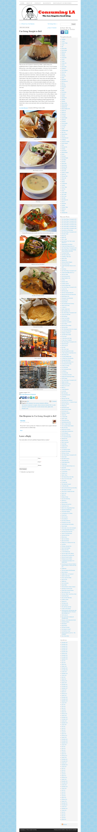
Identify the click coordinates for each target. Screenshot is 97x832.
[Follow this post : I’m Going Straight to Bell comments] (36, 398)
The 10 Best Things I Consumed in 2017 (69, 270)
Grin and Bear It (65, 518)
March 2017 (64, 691)
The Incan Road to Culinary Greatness (68, 586)
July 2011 (63, 812)
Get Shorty (64, 544)
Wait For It (64, 495)
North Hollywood (65, 137)
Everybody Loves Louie (66, 522)
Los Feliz (63, 126)
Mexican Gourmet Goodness (67, 557)
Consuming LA (23, 829)
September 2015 (65, 722)
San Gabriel (64, 159)
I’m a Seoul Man (65, 367)
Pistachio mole (25, 408)
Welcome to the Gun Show (66, 504)
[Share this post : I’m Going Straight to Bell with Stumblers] (31, 398)
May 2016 (63, 708)
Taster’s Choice (64, 475)
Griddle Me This (65, 445)
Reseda (63, 154)
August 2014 (64, 744)
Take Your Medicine (65, 538)
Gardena (63, 95)
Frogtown (63, 94)
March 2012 (64, 797)
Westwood (64, 209)
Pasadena (63, 148)
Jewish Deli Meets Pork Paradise (68, 524)
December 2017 (64, 684)
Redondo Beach (64, 152)
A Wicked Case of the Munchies (26, 24)
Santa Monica (64, 165)
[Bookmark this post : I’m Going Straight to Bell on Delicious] (20, 398)
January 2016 (64, 715)
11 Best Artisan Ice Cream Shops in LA (69, 352)
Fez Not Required (65, 433)
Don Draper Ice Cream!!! (66, 629)
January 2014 (64, 757)
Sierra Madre (64, 168)
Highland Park (64, 106)
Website (39, 465)
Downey (63, 74)
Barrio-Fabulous (65, 572)
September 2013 (65, 764)
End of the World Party (66, 498)
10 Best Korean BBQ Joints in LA (68, 272)
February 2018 (64, 680)
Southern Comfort (65, 599)
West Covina (64, 196)
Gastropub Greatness (65, 621)
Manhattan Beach (65, 130)
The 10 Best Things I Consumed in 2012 (69, 455)
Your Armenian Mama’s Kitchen (68, 425)
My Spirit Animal (65, 233)
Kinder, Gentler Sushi (66, 309)
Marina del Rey (64, 134)
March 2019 (64, 664)
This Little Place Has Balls (66, 606)
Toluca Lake (64, 178)
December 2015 (64, 717)
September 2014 (65, 742)
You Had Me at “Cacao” (66, 631)
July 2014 (63, 746)
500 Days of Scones (65, 453)
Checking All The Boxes (66, 332)
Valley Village (64, 187)
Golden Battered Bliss (66, 462)
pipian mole (50, 406)
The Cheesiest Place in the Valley (68, 476)
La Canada (64, 116)
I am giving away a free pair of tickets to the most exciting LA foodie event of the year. (69, 565)
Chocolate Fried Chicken (66, 360)
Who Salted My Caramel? (66, 484)
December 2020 (64, 651)
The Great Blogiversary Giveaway (68, 303)
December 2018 (64, 668)
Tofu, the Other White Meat (67, 597)
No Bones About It (65, 283)
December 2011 (64, 803)
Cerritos (63, 64)
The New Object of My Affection (68, 553)
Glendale (63, 99)
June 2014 (63, 748)
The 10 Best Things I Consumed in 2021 (69, 226)
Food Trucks (64, 92)
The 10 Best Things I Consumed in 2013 (69, 380)
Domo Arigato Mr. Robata (66, 577)
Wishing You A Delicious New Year (68, 542)
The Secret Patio (65, 327)
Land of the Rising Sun (66, 394)
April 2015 (64, 731)
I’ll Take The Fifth (65, 486)
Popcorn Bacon (64, 502)
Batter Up (63, 387)
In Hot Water (64, 444)
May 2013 (63, 772)
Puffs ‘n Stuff (64, 239)
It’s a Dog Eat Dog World (66, 436)
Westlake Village (65, 207)
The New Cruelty (65, 274)
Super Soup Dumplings (66, 548)
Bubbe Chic (64, 237)
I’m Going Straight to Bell (30, 31)
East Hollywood (65, 81)
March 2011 (64, 819)
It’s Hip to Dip (64, 482)
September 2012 (65, 786)
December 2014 (64, 739)
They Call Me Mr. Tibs (66, 592)
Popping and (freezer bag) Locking (68, 376)
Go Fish (63, 279)
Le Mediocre (64, 371)
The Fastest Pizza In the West (67, 531)
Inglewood (64, 112)
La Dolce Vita (64, 289)
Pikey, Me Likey (65, 427)
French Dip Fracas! (65, 595)
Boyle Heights (64, 50)
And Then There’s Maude (66, 334)
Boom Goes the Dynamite (66, 409)
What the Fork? (64, 438)
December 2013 (64, 759)
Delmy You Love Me (65, 385)
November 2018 (65, 669)
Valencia (63, 185)
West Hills (63, 198)
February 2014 (64, 755)
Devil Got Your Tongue (66, 469)
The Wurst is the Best (65, 627)
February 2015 (64, 735)
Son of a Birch (64, 323)
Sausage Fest (64, 601)
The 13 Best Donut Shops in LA (67, 361)
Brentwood (64, 52)
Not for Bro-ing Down (66, 276)
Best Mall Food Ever (65, 458)
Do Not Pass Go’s (65, 411)
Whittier (63, 210)
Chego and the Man (65, 420)
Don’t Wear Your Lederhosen (67, 400)
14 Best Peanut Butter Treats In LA (68, 529)
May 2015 (63, 730)
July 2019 (63, 660)
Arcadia (63, 41)
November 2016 (65, 699)
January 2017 (64, 695)
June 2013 (63, 770)
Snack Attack (64, 456)
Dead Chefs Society (65, 407)
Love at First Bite (65, 372)
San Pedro (63, 161)
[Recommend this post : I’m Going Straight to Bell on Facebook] (26, 398)
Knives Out (64, 235)
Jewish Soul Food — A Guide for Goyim (69, 402)
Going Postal (64, 515)
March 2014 (64, 753)
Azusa (63, 44)
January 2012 (64, 801)
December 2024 (64, 644)
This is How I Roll (65, 349)
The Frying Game (65, 290)
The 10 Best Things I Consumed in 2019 (69, 232)
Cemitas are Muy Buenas (66, 608)
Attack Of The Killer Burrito (67, 533)
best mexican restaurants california (40, 403)
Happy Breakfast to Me (66, 278)
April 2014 (64, 752)
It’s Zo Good (64, 336)
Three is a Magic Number (66, 424)
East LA (63, 83)
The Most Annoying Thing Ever (67, 292)
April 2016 (64, 710)
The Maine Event (65, 603)
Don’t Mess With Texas (66, 520)
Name (39, 458)
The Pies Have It (65, 345)
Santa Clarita (64, 163)
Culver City (64, 72)
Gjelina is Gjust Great (66, 575)
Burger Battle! (64, 584)
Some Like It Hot (65, 299)
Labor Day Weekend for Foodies (68, 351)
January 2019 (64, 666)
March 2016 (64, 711)
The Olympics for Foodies (66, 489)
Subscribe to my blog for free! (27, 472)
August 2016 (64, 702)
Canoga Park (64, 57)
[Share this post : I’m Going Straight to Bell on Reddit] (28, 398)
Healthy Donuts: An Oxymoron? (68, 574)
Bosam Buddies (64, 301)
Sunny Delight (64, 526)
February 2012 (64, 799)
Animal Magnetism (65, 389)
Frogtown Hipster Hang (66, 285)
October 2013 (64, 762)
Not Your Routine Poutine (66, 369)
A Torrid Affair (64, 416)
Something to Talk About (66, 256)
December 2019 (64, 655)
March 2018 (64, 679)
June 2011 (63, 814)
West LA (63, 201)
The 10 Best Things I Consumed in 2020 (69, 228)
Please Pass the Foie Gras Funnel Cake (69, 294)
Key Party (63, 347)
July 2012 (63, 790)
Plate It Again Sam (65, 442)
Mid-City (63, 136)
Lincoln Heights (65, 123)
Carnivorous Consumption (66, 321)
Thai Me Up (64, 500)
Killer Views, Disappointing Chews (68, 507)
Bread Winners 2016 (65, 296)
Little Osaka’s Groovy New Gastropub (69, 527)
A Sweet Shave (64, 471)
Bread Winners (64, 625)
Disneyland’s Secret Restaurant (67, 298)
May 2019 (63, 662)
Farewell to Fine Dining (66, 451)
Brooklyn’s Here (65, 281)
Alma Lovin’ (64, 414)
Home (22, 3)
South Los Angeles (65, 172)
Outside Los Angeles (65, 141)
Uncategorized (64, 183)
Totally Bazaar (64, 464)
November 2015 (65, 719)
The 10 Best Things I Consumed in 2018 (69, 248)
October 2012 (64, 784)
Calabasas (63, 55)
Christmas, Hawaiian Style (66, 546)
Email (39, 462)
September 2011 (65, 808)
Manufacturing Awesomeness (67, 244)
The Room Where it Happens (67, 262)
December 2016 (64, 697)
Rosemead (63, 156)
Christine (22, 421)
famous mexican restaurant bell (44, 405)
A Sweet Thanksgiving (66, 551)
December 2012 (64, 781)
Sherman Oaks (64, 167)
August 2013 (64, 766)
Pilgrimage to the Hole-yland (67, 588)
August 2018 (64, 675)
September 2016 (65, 700)
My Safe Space (64, 316)
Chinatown (64, 68)
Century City (64, 63)
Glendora (63, 101)
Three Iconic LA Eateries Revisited (68, 491)
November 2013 (65, 761)
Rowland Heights (65, 157)
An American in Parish (66, 449)
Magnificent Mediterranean (66, 509)
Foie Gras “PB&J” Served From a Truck (69, 594)
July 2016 (63, 704)
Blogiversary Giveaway (66, 429)
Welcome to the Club (65, 398)
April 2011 (64, 817)
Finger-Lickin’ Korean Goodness (68, 590)
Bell (28, 401)
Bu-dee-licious (64, 447)
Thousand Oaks (64, 176)
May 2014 (63, 750)
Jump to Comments (51, 27)
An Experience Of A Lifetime (67, 513)
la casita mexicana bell (31, 406)
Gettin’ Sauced (64, 418)
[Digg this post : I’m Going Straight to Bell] (23, 398)
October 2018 (64, 671)
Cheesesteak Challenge (66, 511)
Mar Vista (63, 132)
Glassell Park (64, 97)
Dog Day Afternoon (65, 403)
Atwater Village (64, 43)
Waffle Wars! (64, 581)
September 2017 (65, 688)
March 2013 (64, 775)
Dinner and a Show (65, 549)
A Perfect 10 (64, 307)
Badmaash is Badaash (66, 413)
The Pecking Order (52, 24)
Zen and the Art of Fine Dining (67, 230)
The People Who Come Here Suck (68, 555)
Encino (63, 88)
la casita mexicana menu (42, 406)
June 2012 (63, 792)
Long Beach (64, 125)
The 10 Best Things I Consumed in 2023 (69, 222)
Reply (21, 430)
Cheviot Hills (64, 66)
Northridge (64, 139)
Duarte (63, 77)
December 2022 (64, 648)
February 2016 (64, 713)
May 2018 (63, 677)
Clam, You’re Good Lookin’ (67, 478)
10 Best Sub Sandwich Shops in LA (68, 465)
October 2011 (64, 806)
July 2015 (63, 726)
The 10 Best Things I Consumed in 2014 (69, 341)
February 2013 (64, 777)
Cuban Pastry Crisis (65, 506)
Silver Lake (64, 170)
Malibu (63, 128)
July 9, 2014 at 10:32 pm (24, 422)
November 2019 (65, 657)
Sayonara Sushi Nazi (65, 535)
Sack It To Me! (64, 579)
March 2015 (64, 733)
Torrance (63, 179)
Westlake (63, 205)
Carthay (63, 61)
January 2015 (64, 737)
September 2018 (65, 673)
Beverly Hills (64, 48)
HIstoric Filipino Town (66, 108)
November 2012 (65, 783)
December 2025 (64, 642)
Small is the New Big (65, 305)
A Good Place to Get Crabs (67, 374)
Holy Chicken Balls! (65, 636)
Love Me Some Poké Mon (66, 330)
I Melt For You (64, 473)
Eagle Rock (64, 79)
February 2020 (64, 653)
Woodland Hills (64, 212)
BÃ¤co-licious (64, 537)
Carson (63, 59)
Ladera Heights (64, 117)
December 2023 (64, 646)
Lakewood (64, 119)
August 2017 (64, 689)
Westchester (64, 203)
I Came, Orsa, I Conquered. (67, 340)
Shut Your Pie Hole (65, 540)
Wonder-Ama (64, 405)
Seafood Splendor (65, 605)
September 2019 (65, 658)
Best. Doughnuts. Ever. (66, 310)
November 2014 (65, 741)
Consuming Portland (65, 320)
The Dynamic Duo (65, 460)
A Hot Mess (64, 396)
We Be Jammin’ (64, 378)
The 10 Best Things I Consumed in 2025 (69, 219)
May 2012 (63, 793)
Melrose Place (64, 258)
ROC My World (65, 393)
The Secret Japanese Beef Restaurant (68, 570)
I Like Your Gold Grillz (66, 314)
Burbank (63, 53)
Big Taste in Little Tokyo (66, 434)
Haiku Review (64, 260)
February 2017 (64, 693)
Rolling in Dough (65, 496)
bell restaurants (29, 403)
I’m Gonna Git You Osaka (66, 363)
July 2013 (63, 768)
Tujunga (63, 181)
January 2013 (64, 779)
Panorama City (64, 147)
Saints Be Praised (65, 343)
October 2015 (64, 721)
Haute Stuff (64, 467)
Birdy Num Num (65, 440)
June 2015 (63, 728)
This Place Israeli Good (66, 254)
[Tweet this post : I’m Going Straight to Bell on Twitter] (34, 398)
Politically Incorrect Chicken (67, 558)
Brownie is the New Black (66, 325)
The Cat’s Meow (65, 517)
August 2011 (64, 810)
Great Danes (64, 268)
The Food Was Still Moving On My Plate (69, 487)
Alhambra (63, 39)
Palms (63, 145)
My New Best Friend (65, 263)
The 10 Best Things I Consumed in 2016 (69, 287)
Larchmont (64, 121)
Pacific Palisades (65, 143)
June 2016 (63, 706)
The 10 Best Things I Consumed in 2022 (69, 224)
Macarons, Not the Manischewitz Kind (69, 620)
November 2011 (65, 804)
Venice (63, 190)
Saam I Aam (64, 493)
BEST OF (29, 3)
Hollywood (64, 110)
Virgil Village (64, 192)
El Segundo (64, 86)
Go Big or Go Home (65, 365)
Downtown (64, 75)
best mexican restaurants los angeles (29, 405)
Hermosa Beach (64, 105)
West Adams (64, 194)
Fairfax (63, 90)
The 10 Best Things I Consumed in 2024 (69, 221)
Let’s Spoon (64, 480)
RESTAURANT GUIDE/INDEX (62, 3)
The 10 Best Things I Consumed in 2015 (69, 312)
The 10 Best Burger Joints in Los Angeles (69, 329)
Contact (38, 3)
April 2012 (64, 795)
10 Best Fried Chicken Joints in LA (68, 246)
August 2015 (64, 724)
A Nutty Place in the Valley (67, 338)
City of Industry (65, 70)
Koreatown (64, 114)
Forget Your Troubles (65, 318)
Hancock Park (64, 103)
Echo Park (63, 84)
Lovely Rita (64, 391)
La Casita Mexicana (23, 108)
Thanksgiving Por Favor (66, 383)
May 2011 (63, 815)
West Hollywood (65, 199)
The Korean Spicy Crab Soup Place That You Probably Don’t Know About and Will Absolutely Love (69, 612)
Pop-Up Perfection (65, 583)
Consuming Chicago (65, 253)
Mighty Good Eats (65, 382)
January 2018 (64, 682)
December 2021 (64, 649)
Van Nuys (63, 188)
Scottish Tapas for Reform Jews (67, 431)
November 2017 (65, 686)
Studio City (64, 174)
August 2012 (64, 788)
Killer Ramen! (64, 623)
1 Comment (53, 401)
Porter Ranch (64, 150)
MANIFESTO (47, 3)
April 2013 (64, 773)
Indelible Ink (64, 568)
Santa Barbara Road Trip (66, 422)
